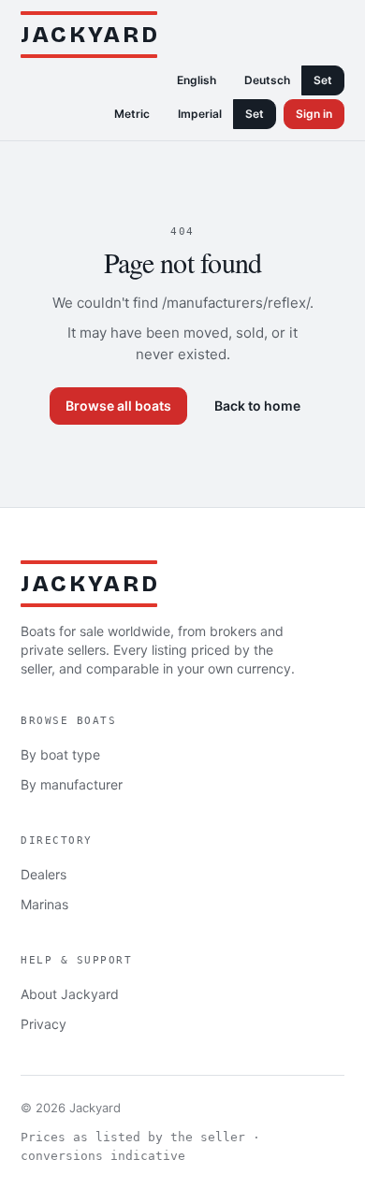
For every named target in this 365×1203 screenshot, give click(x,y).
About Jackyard (70, 994)
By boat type (60, 754)
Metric (132, 114)
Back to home (257, 405)
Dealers (43, 874)
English (196, 80)
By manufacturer (72, 784)
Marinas (44, 904)
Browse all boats (118, 405)
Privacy (43, 1024)
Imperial (200, 114)
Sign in (314, 114)
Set (323, 80)
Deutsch (267, 80)
